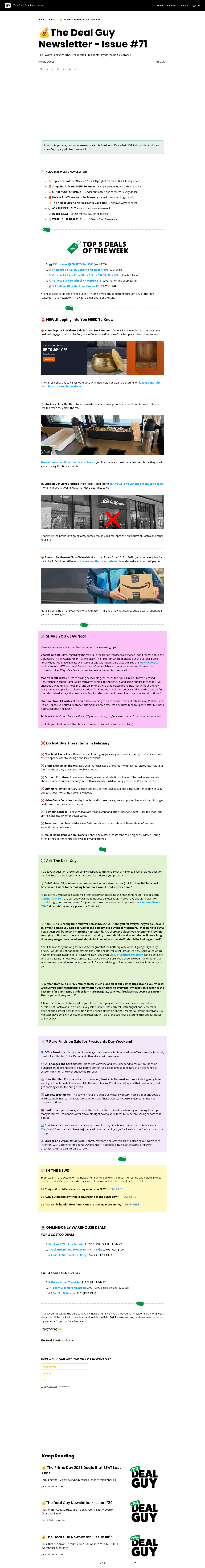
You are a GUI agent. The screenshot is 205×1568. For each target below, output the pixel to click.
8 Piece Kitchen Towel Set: (64, 1282)
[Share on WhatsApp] (75, 69)
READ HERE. (116, 1189)
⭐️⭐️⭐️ (47, 1373)
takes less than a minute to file (102, 561)
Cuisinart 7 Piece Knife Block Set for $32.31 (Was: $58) (85, 275)
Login (43, 1386)
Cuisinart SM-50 (51, 898)
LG (63, 1293)
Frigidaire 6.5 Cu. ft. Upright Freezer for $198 (80, 269)
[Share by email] (40, 69)
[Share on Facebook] (46, 69)
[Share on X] (52, 69)
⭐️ (44, 1380)
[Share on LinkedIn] (64, 69)
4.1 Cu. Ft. (55, 1293)
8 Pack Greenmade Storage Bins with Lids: (75, 1249)
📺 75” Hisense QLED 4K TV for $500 (71, 264)
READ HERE (128, 1197)
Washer (70, 1293)
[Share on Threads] (58, 69)
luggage (143, 382)
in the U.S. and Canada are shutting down (137, 484)
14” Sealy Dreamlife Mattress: (67, 1287)
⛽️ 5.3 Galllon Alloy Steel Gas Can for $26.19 (76, 286)
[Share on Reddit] (69, 69)
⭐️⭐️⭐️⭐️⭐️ (50, 1366)
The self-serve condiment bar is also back (67, 462)
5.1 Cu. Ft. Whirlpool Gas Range (68, 1255)
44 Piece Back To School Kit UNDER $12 (76, 280)
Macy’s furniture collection (126, 954)
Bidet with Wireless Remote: (66, 1244)
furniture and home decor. (65, 386)
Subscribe (53, 1386)
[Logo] (8, 5)
